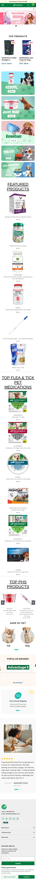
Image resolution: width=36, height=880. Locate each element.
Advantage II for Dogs (18, 417)
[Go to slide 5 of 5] (22, 25)
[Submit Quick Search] (33, 9)
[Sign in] (28, 5)
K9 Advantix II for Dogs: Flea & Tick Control (18, 448)
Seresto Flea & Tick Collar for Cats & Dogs (18, 479)
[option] (18, 699)
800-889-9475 (10, 811)
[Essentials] (18, 132)
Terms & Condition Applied (18, 706)
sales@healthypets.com (13, 814)
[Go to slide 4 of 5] (20, 25)
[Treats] (18, 153)
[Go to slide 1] (2, 602)
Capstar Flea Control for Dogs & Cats (18, 572)
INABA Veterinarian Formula (18, 246)
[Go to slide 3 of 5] (18, 25)
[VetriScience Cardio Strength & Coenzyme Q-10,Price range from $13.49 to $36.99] (9, 47)
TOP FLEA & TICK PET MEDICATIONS (18, 382)
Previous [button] (6, 2)
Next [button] (31, 2)
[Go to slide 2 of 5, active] (16, 25)
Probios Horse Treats (18, 367)
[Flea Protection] (18, 169)
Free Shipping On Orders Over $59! (18, 1)
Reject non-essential (9, 877)
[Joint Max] (18, 108)
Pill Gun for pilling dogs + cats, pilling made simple (18, 338)
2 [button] (19, 649)
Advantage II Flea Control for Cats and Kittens (18, 541)
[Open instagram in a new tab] (10, 818)
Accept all (26, 877)
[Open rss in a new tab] (14, 818)
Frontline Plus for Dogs (18, 510)
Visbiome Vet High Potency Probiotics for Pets (18, 217)
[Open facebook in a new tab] (3, 818)
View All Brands (17, 682)
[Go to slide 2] (33, 602)
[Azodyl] (18, 83)
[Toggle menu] (3, 5)
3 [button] (21, 649)
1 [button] (16, 649)
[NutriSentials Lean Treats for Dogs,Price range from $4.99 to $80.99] (26, 47)
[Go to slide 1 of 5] (14, 25)
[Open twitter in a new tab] (6, 818)
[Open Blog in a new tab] (17, 818)
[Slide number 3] (18, 17)
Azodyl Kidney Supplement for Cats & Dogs (18, 309)
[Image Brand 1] (18, 667)
